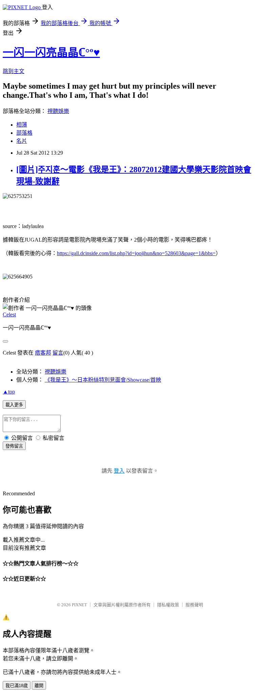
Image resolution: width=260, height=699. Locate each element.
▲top (9, 391)
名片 (21, 141)
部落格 (24, 133)
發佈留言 (14, 446)
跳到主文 (13, 71)
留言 (57, 353)
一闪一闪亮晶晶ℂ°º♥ (51, 52)
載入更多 (14, 404)
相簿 (21, 125)
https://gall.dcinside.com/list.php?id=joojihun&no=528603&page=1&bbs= (136, 253)
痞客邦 (43, 353)
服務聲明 (194, 604)
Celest (9, 314)
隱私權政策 (168, 604)
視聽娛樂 (58, 111)
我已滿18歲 (16, 685)
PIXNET (79, 604)
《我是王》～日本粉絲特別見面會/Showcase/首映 (103, 380)
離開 (39, 685)
